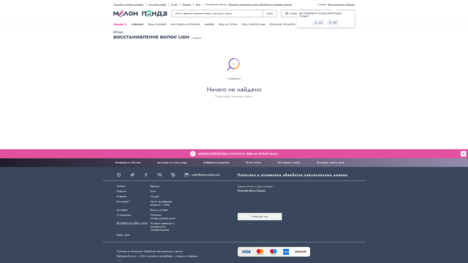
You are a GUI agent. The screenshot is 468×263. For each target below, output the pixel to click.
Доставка (122, 210)
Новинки (137, 24)
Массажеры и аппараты (185, 24)
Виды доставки (159, 210)
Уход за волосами (253, 24)
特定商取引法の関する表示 (132, 223)
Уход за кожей (157, 24)
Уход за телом (227, 24)
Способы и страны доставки (128, 4)
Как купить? (123, 201)
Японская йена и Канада (341, 4)
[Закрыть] (463, 154)
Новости (186, 4)
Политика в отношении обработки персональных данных (293, 175)
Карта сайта (123, 235)
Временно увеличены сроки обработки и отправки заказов (260, 4)
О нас (174, 4)
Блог (198, 4)
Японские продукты (282, 24)
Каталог (121, 186)
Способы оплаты (157, 4)
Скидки (118, 24)
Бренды (155, 186)
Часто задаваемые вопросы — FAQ (161, 203)
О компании (124, 215)
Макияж (209, 24)
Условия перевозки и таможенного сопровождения (162, 227)
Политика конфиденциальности (162, 217)
